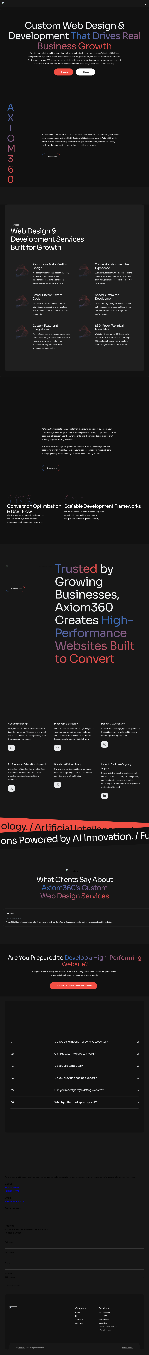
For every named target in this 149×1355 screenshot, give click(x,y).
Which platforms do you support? (75, 1102)
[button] (74, 1042)
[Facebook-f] (7, 1217)
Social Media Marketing (104, 1321)
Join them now (16, 589)
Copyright (21, 1347)
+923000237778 (12, 1191)
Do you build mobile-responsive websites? (81, 1041)
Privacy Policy (127, 1347)
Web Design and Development (107, 1328)
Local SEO (103, 1316)
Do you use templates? (68, 1066)
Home (77, 1312)
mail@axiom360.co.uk (14, 1201)
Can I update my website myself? (75, 1053)
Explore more (52, 156)
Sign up (86, 72)
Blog (77, 1316)
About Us (79, 1319)
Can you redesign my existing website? (78, 1090)
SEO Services (104, 1312)
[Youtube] (26, 1217)
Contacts (79, 1323)
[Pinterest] (20, 1217)
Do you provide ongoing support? (75, 1078)
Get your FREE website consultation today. (74, 986)
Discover (65, 72)
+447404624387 (12, 1187)
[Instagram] (14, 1217)
